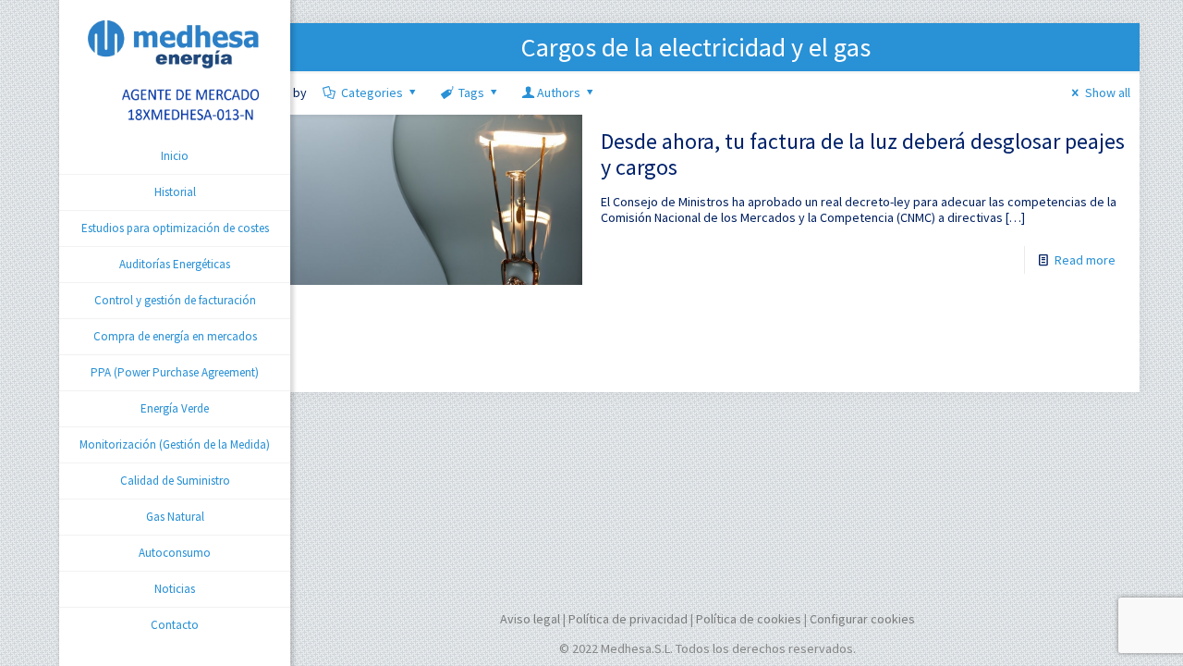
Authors (558, 92)
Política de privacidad (628, 618)
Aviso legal (530, 618)
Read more (1085, 260)
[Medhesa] (174, 69)
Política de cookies (748, 618)
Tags (471, 92)
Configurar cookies (862, 618)
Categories (372, 92)
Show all (1107, 92)
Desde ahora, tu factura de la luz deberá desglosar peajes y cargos (863, 154)
